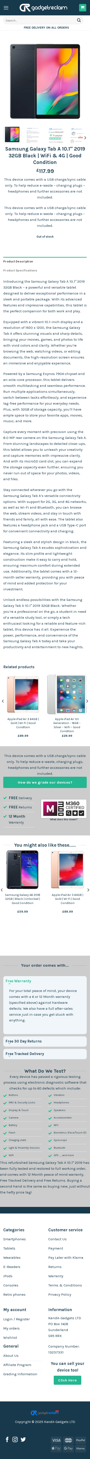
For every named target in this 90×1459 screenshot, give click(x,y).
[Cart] (83, 7)
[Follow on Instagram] (15, 1440)
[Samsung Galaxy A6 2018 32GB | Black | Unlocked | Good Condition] (22, 869)
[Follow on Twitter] (23, 1440)
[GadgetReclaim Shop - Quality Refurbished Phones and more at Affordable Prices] (43, 7)
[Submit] (79, 20)
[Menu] (6, 7)
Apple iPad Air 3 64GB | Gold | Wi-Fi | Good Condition (23, 723)
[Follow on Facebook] (7, 1440)
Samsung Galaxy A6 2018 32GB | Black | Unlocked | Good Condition (22, 899)
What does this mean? (64, 819)
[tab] (45, 261)
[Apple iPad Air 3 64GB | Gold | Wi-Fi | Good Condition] (67, 869)
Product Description (18, 261)
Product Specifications (20, 270)
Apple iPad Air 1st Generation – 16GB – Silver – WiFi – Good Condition (67, 725)
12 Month (17, 816)
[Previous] (10, 81)
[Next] (79, 81)
